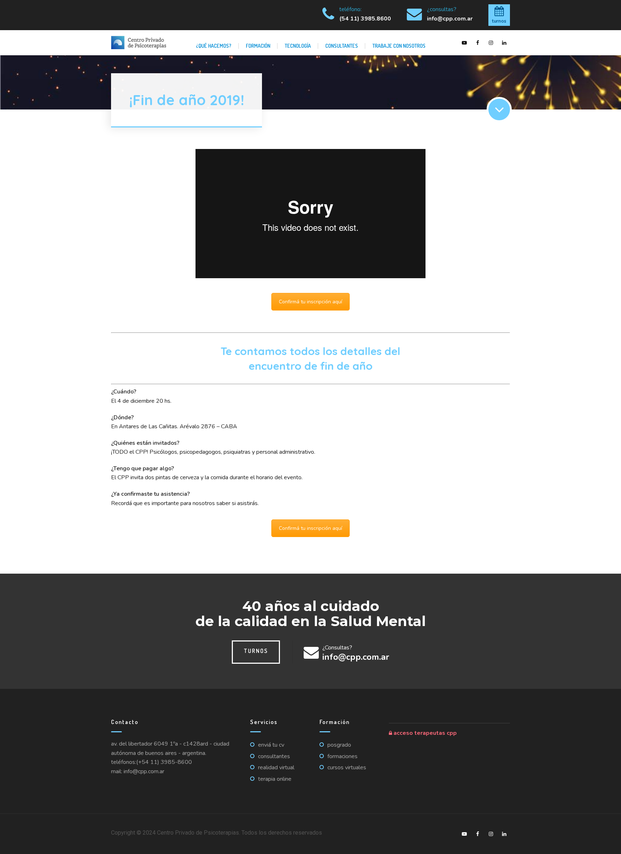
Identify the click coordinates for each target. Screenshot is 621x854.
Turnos (256, 650)
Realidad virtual (276, 767)
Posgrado (339, 745)
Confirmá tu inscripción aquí (310, 301)
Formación (258, 45)
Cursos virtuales (346, 767)
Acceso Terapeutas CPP (424, 733)
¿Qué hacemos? (213, 45)
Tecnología (298, 45)
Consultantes (341, 45)
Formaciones (342, 756)
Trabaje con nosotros (399, 45)
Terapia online (274, 779)
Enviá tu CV (271, 745)
